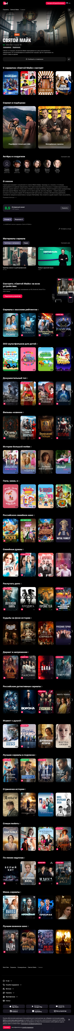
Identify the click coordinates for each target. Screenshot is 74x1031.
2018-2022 (9, 45)
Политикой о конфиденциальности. (31, 1023)
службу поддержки (27, 1027)
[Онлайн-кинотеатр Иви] (6, 3)
